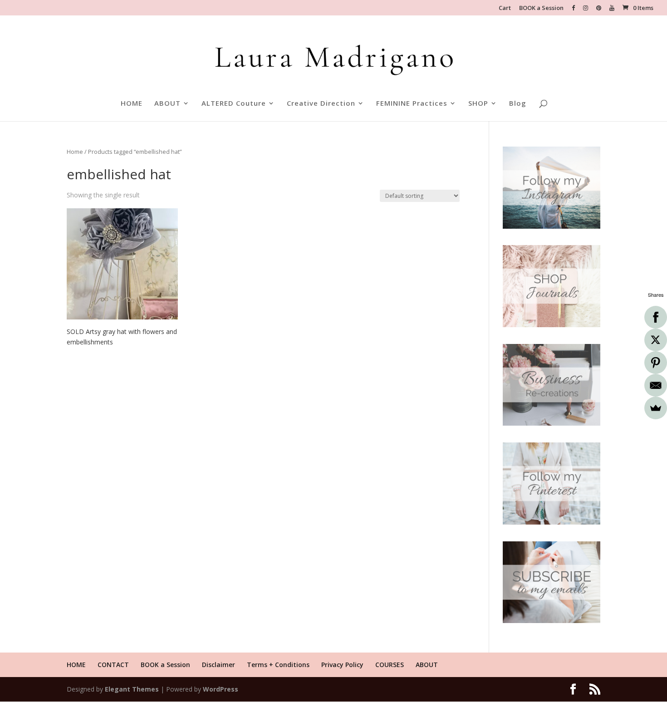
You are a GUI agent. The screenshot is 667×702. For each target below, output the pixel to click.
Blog (517, 104)
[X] (655, 340)
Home (75, 151)
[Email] (655, 385)
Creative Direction (321, 104)
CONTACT (113, 664)
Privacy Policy (342, 664)
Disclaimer (218, 664)
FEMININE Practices (411, 104)
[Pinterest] (655, 362)
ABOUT (167, 104)
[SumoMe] (655, 408)
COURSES (389, 664)
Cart (505, 8)
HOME (131, 104)
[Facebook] (655, 317)
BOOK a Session (541, 8)
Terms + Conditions (278, 664)
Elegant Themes (132, 689)
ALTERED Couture (233, 104)
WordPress (220, 689)
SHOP (478, 104)
